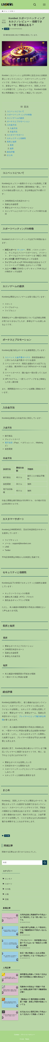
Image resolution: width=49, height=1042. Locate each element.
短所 (12, 148)
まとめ (10, 155)
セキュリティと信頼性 (16, 138)
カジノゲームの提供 (15, 118)
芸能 (7, 899)
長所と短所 (11, 142)
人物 (7, 894)
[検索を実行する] (44, 862)
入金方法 (13, 128)
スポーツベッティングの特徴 (19, 115)
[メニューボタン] (44, 4)
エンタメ (8, 879)
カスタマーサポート (15, 135)
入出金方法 (11, 125)
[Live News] (7, 4)
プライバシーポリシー (28, 1034)
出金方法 (13, 132)
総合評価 (11, 152)
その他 (7, 28)
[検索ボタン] (34, 4)
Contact (16, 1034)
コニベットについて (15, 111)
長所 (12, 145)
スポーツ (8, 884)
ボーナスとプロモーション (18, 121)
